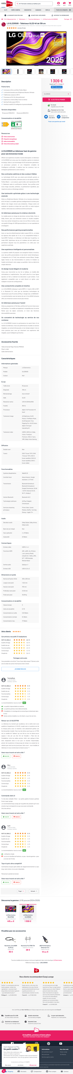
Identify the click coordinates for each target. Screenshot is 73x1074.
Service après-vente (48, 1057)
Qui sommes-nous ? (47, 1052)
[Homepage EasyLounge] (7, 4)
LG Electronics (57, 960)
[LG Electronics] (3, 24)
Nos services (45, 1054)
